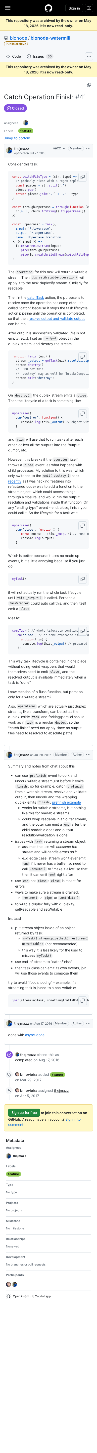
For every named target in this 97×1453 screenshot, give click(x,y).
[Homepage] (48, 8)
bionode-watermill (50, 38)
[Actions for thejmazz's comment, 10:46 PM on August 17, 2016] (88, 1023)
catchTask (35, 297)
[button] (82, 177)
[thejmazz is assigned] (25, 122)
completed (24, 1060)
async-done (35, 1035)
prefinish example (66, 802)
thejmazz (21, 148)
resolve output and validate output (57, 318)
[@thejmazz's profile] (9, 150)
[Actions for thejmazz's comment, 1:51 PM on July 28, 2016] (88, 754)
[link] (25, 1054)
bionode (18, 38)
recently (14, 481)
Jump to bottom (17, 138)
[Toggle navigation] (7, 8)
